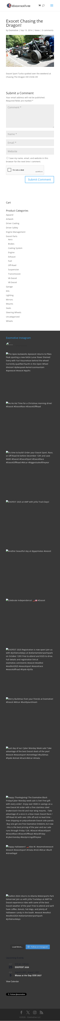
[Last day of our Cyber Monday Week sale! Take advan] (30, 770)
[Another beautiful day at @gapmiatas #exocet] (30, 573)
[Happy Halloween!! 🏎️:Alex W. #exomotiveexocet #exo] (30, 869)
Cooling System (15, 248)
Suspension (13, 269)
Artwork (9, 219)
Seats (8, 308)
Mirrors (9, 299)
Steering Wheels (13, 312)
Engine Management (15, 232)
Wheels (9, 321)
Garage (9, 286)
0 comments (47, 30)
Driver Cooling (12, 223)
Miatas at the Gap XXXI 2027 (28, 975)
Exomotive (13, 30)
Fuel (10, 261)
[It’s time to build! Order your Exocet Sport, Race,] (30, 475)
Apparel (9, 214)
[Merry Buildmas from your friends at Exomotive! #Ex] (30, 721)
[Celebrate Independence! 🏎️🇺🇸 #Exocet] (30, 623)
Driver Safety (12, 227)
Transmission (14, 274)
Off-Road (12, 265)
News (37, 30)
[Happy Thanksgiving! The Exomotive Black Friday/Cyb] (30, 820)
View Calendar (12, 981)
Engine (11, 252)
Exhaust (11, 256)
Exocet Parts (11, 236)
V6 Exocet (12, 278)
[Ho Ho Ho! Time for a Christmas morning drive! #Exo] (30, 426)
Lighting (10, 295)
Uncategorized (13, 316)
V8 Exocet (12, 282)
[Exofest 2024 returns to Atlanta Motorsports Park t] (30, 918)
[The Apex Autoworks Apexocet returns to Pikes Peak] (30, 376)
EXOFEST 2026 (22, 967)
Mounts (9, 303)
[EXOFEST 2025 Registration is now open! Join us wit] (30, 672)
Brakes (11, 243)
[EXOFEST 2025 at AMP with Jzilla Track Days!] (30, 524)
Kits (7, 291)
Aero (10, 239)
